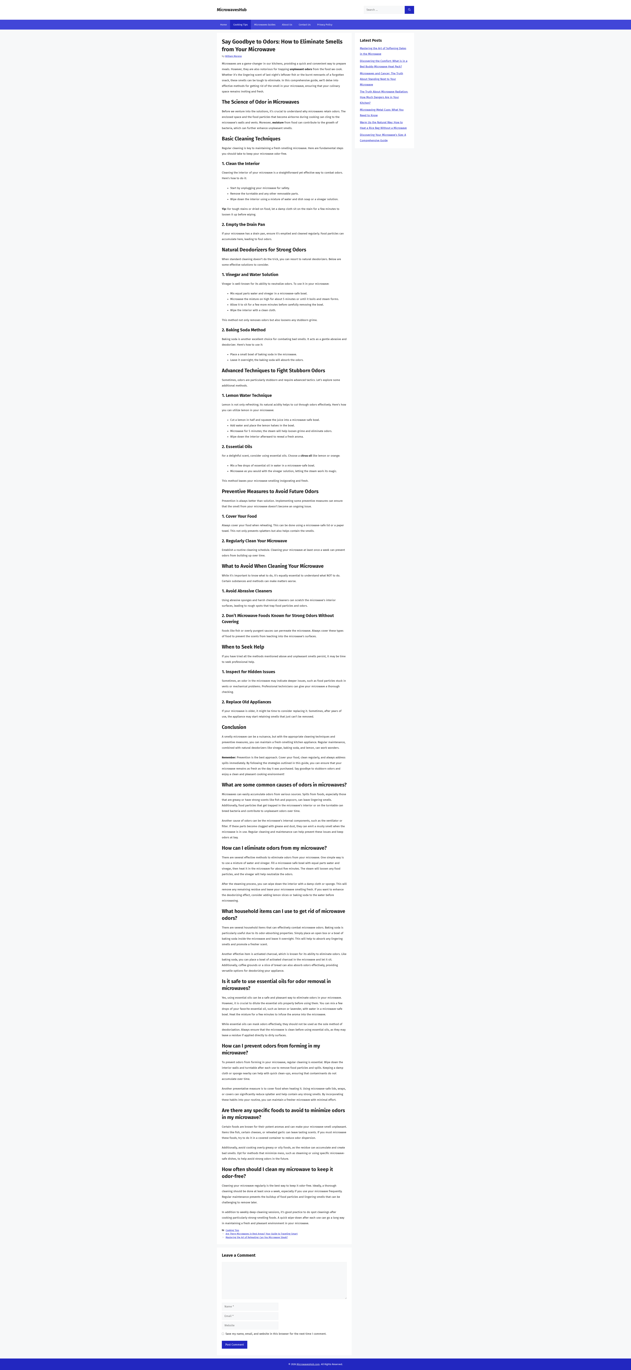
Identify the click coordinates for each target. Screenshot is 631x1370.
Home (223, 24)
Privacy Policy (324, 24)
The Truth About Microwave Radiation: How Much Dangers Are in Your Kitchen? (384, 97)
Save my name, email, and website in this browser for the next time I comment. (275, 1334)
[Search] (409, 10)
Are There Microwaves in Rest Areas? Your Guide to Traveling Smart (262, 1233)
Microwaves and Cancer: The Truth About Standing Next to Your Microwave (381, 79)
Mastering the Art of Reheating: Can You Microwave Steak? (257, 1237)
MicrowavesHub (232, 9)
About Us (287, 24)
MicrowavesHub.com (308, 1364)
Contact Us (305, 24)
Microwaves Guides (264, 24)
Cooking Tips (240, 24)
